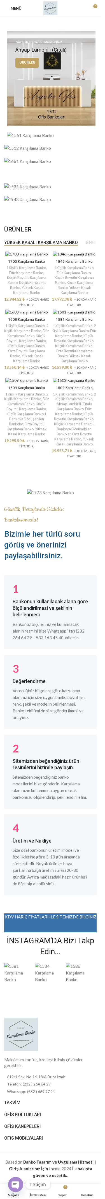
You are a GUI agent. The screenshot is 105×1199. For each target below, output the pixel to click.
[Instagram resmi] (19, 973)
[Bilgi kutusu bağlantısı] (50, 612)
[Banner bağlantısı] (51, 78)
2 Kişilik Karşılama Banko (26, 328)
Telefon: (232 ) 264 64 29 (29, 1084)
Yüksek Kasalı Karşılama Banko (28, 290)
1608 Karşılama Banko (26, 319)
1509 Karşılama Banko (26, 387)
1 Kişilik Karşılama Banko (26, 268)
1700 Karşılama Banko (26, 261)
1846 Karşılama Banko (74, 261)
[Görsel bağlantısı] (21, 1033)
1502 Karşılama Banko (74, 387)
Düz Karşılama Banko (26, 273)
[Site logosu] (50, 7)
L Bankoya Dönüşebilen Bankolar (28, 419)
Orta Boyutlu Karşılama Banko (26, 426)
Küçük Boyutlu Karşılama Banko (26, 338)
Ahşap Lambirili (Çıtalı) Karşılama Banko (74, 406)
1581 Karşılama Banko (74, 319)
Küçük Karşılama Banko (26, 346)
